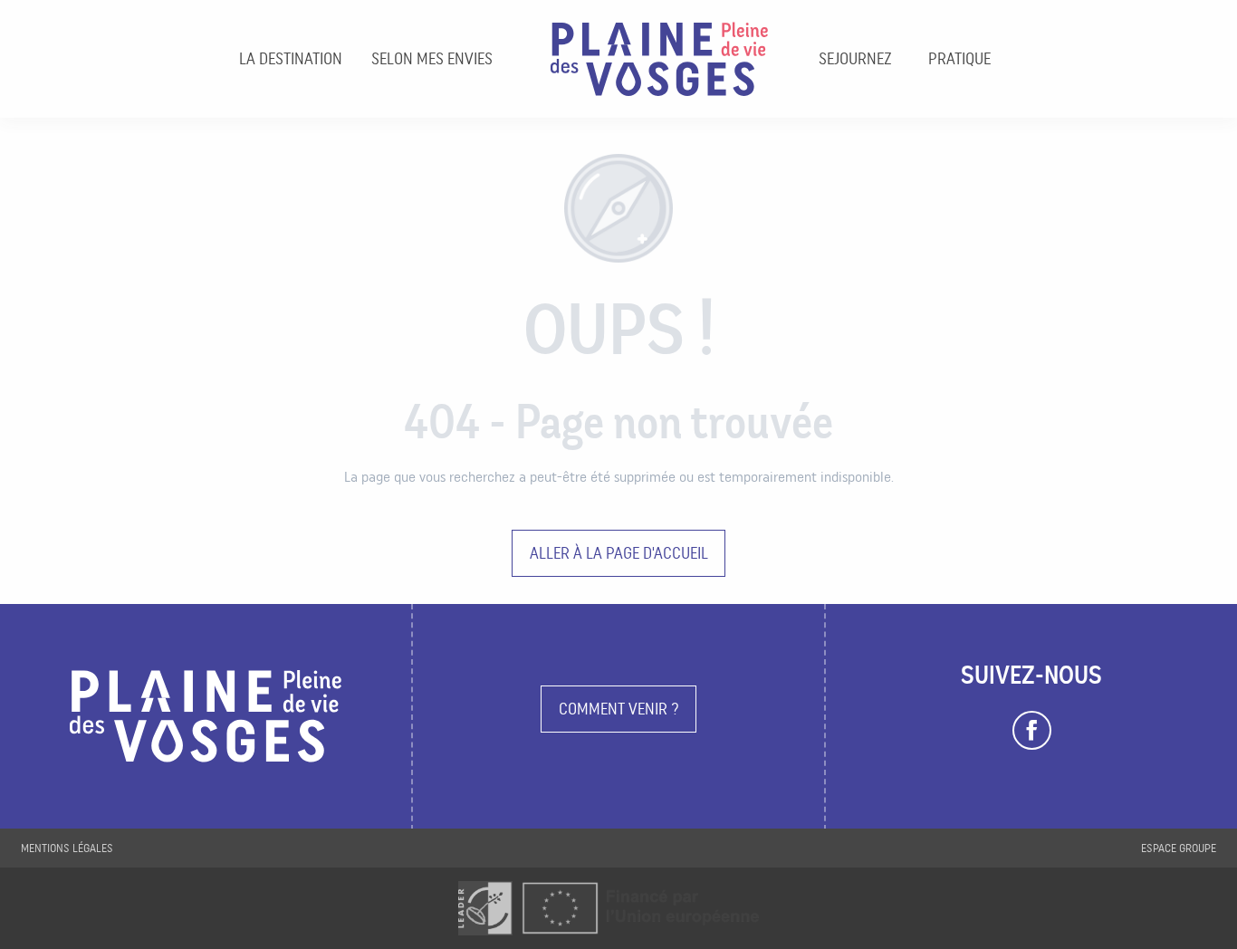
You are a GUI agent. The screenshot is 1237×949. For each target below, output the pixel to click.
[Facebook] (1032, 731)
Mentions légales (67, 848)
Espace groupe (1178, 848)
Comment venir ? (619, 708)
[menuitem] (291, 59)
